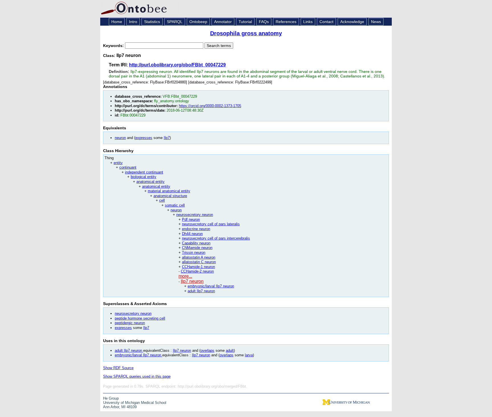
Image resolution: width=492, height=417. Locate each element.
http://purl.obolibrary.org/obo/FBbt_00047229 (177, 64)
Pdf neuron (191, 219)
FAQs (264, 21)
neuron (120, 138)
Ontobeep (198, 21)
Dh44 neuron (192, 234)
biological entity (143, 177)
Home (116, 21)
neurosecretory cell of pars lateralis (211, 224)
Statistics (152, 21)
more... (185, 276)
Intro (133, 21)
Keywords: (114, 45)
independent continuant (144, 172)
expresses (143, 138)
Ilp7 (167, 138)
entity (118, 163)
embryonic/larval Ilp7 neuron (211, 286)
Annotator (223, 21)
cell (162, 200)
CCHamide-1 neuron (198, 267)
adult (230, 350)
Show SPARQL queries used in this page (137, 376)
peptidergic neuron (130, 323)
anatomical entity (150, 181)
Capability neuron (196, 243)
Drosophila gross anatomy (246, 33)
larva (249, 355)
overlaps (207, 350)
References (286, 21)
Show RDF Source (118, 368)
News (376, 21)
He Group (111, 398)
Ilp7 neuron (192, 281)
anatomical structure (170, 196)
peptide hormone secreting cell (140, 318)
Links (308, 21)
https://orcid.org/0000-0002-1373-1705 (210, 106)
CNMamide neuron (197, 248)
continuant (127, 167)
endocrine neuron (196, 229)
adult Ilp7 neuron (201, 291)
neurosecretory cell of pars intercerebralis (216, 238)
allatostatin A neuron (198, 257)
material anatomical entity (169, 191)
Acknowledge (352, 21)
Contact (326, 21)
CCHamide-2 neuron (197, 271)
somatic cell (175, 205)
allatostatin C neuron (199, 262)
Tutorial (245, 21)
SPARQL (175, 21)
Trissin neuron (193, 252)
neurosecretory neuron (194, 214)
